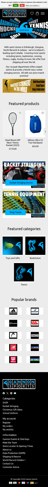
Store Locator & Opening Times (18, 446)
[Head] (13, 335)
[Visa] (23, 483)
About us (7, 449)
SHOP (5, 402)
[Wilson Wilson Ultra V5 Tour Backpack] (35, 123)
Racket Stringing (10, 406)
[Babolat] (35, 311)
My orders (8, 426)
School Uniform (10, 413)
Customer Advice (11, 467)
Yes (15, 5)
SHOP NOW (24, 30)
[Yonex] (35, 360)
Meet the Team (10, 442)
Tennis (24, 284)
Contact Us (8, 463)
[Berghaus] (13, 323)
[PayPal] (32, 483)
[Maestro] (27, 483)
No (22, 5)
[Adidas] (13, 311)
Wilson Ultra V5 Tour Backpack (35, 141)
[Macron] (35, 335)
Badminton (35, 258)
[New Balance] (13, 347)
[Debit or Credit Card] (36, 483)
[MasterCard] (19, 483)
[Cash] (10, 483)
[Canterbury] (35, 323)
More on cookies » (33, 5)
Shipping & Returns (12, 456)
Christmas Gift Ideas (12, 409)
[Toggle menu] (42, 13)
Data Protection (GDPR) (14, 453)
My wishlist (8, 429)
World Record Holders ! (14, 460)
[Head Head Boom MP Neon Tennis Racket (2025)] (13, 123)
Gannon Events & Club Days (16, 439)
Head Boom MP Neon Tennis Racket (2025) (12, 142)
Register (7, 422)
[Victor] (35, 347)
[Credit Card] (15, 483)
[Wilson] (13, 360)
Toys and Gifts (13, 258)
